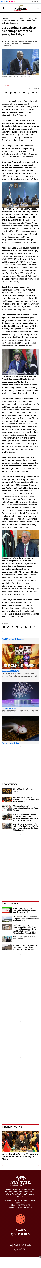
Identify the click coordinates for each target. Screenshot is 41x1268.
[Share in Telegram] (28, 93)
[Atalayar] (20, 8)
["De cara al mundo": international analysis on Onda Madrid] (7, 808)
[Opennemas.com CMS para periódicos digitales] (20, 1247)
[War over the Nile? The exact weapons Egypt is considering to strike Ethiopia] (7, 919)
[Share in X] (19, 93)
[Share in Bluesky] (24, 93)
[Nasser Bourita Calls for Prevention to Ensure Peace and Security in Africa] (7, 799)
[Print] (11, 93)
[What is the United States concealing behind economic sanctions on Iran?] (7, 910)
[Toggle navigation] (3, 8)
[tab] (8, 1165)
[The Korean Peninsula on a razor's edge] (7, 939)
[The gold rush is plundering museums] (7, 791)
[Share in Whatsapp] (37, 93)
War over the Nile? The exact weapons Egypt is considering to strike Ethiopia (26, 919)
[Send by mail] (6, 93)
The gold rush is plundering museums (24, 790)
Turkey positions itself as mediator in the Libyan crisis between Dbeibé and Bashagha (20, 43)
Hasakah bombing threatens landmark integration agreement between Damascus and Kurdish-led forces (25, 817)
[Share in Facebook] (15, 93)
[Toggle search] (37, 8)
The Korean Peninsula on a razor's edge (24, 938)
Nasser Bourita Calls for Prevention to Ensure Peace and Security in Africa (26, 800)
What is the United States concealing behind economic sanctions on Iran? (24, 910)
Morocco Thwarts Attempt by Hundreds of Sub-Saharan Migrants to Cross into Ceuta (25, 947)
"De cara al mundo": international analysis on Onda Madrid (25, 808)
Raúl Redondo (6, 85)
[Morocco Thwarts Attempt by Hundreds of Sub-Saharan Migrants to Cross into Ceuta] (7, 947)
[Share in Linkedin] (33, 93)
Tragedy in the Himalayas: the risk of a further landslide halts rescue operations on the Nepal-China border (26, 827)
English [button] (36, 1)
